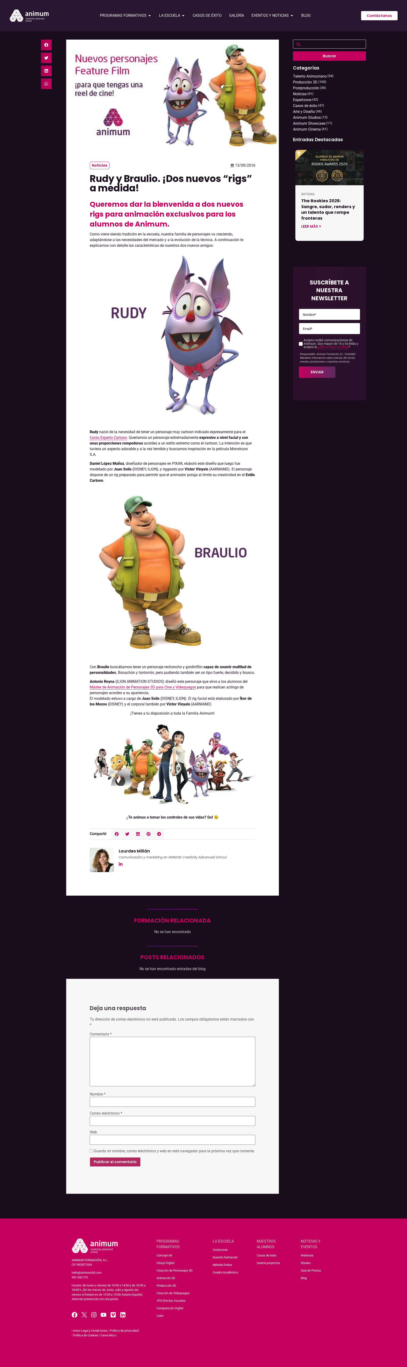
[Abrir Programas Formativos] (149, 15)
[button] (46, 45)
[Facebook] (74, 1315)
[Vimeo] (113, 1315)
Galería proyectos (268, 1263)
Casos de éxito (266, 1255)
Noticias (99, 165)
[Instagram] (94, 1315)
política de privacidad (333, 347)
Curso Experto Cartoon (108, 437)
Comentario (101, 1034)
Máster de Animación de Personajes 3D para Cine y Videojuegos (143, 687)
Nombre (98, 1094)
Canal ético (108, 1335)
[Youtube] (103, 1315)
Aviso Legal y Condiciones (90, 1330)
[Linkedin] (123, 1315)
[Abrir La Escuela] (183, 15)
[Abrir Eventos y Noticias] (292, 15)
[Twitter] (84, 1315)
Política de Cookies (85, 1335)
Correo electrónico (106, 1113)
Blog (304, 1278)
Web (93, 1132)
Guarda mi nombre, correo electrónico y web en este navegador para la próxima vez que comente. (174, 1151)
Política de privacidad (124, 1330)
